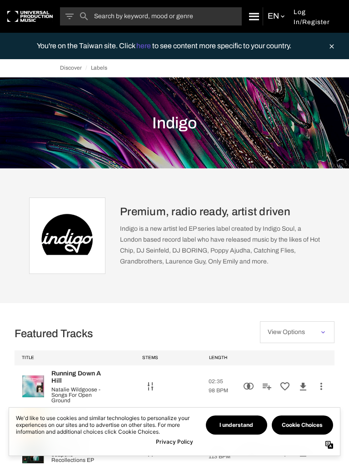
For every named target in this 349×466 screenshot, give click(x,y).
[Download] (303, 386)
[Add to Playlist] (266, 386)
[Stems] (150, 386)
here (144, 46)
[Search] (252, 16)
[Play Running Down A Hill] (33, 386)
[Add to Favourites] (284, 386)
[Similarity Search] (248, 386)
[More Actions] (321, 386)
